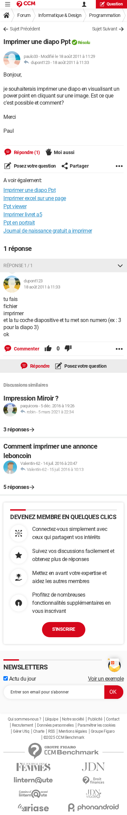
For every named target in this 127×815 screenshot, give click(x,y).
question (115, 4)
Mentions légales (73, 731)
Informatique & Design (60, 15)
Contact (113, 719)
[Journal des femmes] (33, 767)
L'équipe (51, 719)
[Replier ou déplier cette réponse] (120, 265)
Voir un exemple (106, 678)
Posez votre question (34, 166)
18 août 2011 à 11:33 (70, 62)
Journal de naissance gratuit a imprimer (47, 231)
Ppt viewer (14, 206)
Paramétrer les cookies (96, 725)
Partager (79, 166)
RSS (51, 731)
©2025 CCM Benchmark (63, 737)
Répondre (39, 366)
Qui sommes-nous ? (24, 719)
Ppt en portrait (19, 222)
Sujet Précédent (25, 28)
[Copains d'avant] (33, 794)
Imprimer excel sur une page (34, 198)
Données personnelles (55, 725)
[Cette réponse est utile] (48, 349)
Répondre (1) (26, 152)
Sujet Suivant (105, 28)
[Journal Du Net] (94, 767)
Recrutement (22, 725)
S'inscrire (63, 629)
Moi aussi (64, 152)
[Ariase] (33, 807)
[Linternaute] (33, 780)
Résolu (84, 42)
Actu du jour (22, 678)
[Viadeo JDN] (94, 794)
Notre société (73, 719)
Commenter (26, 348)
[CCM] (26, 4)
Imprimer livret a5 (22, 214)
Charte (38, 731)
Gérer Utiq (21, 731)
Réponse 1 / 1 (18, 265)
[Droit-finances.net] (94, 780)
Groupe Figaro (103, 731)
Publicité (95, 719)
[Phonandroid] (94, 807)
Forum (23, 15)
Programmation (105, 15)
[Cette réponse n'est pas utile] (68, 349)
